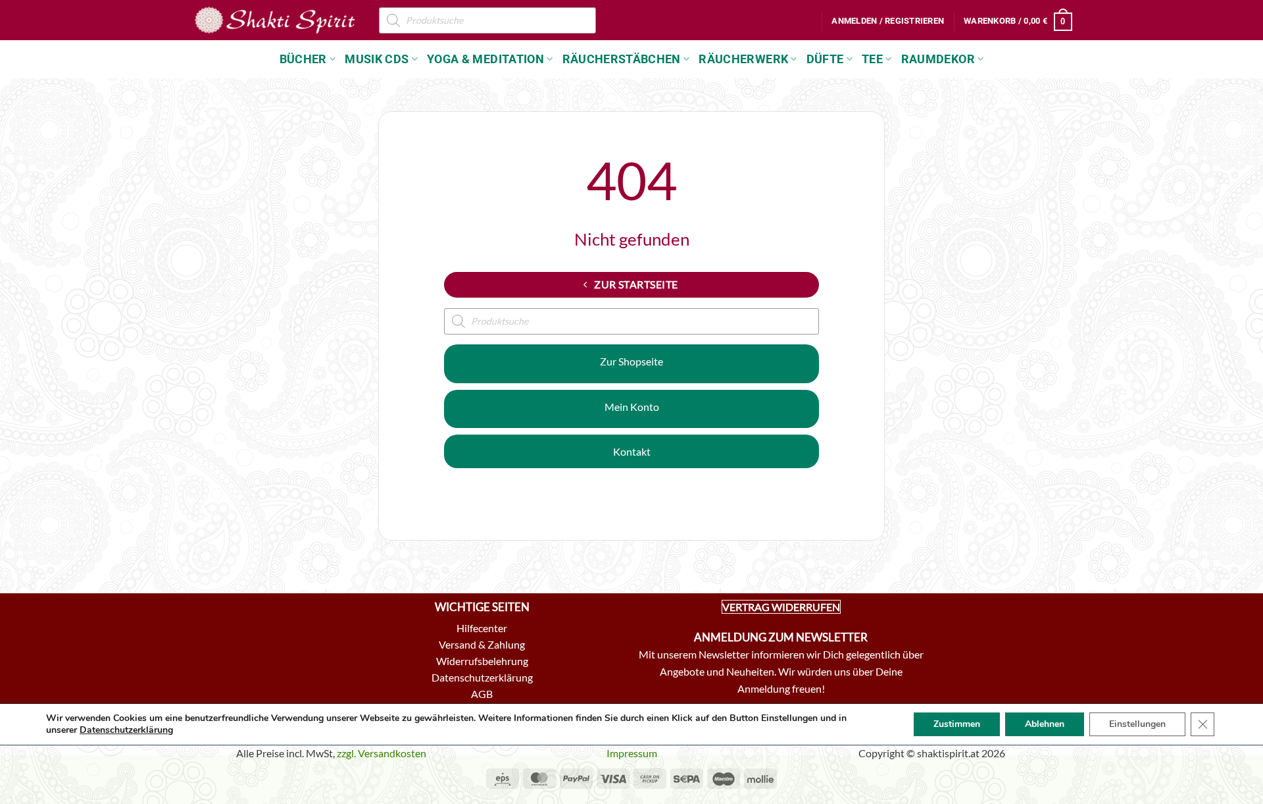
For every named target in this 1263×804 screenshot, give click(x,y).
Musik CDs (377, 59)
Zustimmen (956, 724)
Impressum (632, 753)
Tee (872, 59)
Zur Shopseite (631, 361)
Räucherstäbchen (621, 59)
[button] (887, 21)
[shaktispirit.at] (275, 20)
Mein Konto (632, 406)
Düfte (825, 59)
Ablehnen (1044, 724)
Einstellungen (1137, 724)
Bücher (303, 59)
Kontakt (632, 451)
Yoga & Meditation (485, 59)
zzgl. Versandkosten (381, 753)
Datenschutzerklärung (126, 730)
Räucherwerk (743, 59)
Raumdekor (938, 59)
